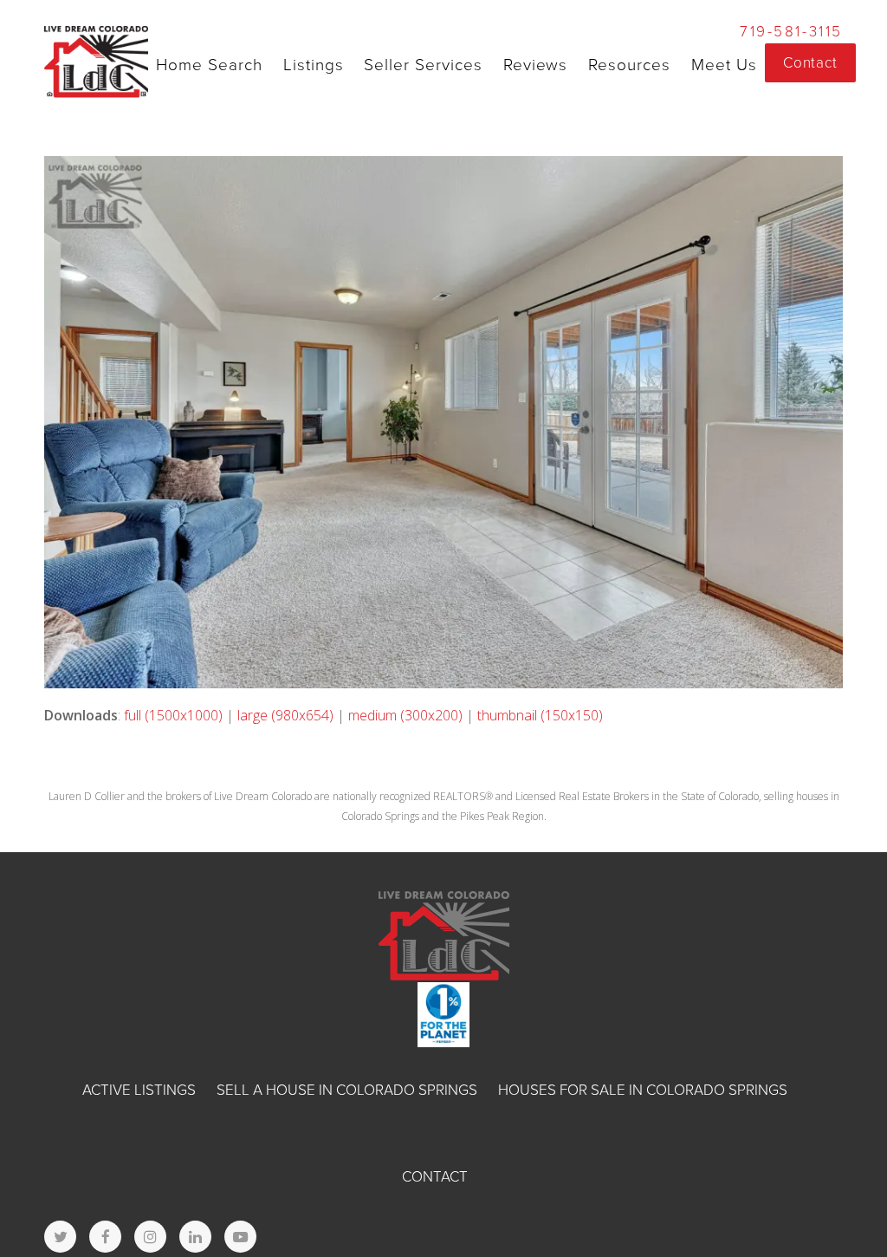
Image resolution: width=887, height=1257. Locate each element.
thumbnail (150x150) (540, 715)
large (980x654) (285, 715)
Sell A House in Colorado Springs (347, 1090)
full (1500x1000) (173, 715)
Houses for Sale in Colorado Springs (642, 1090)
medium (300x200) (405, 715)
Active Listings (139, 1090)
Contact (435, 1177)
